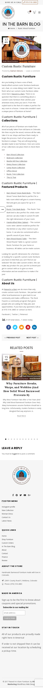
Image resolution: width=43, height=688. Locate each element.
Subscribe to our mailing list (15, 607)
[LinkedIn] (34, 327)
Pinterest (24, 314)
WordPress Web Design (26, 684)
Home (12, 28)
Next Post (31, 337)
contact (10, 268)
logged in (15, 454)
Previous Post (13, 337)
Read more (21, 416)
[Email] (21, 327)
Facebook (6, 314)
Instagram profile (8, 507)
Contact (5, 553)
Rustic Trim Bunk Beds (16, 209)
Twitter (15, 314)
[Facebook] (8, 327)
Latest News (7, 521)
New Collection (7, 510)
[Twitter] (15, 327)
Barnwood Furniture (21, 379)
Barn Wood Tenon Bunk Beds (19, 193)
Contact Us (6, 517)
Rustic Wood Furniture (26, 28)
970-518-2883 (31, 2)
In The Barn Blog (8, 546)
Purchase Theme (8, 524)
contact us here (25, 309)
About (4, 550)
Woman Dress (7, 514)
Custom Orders (8, 543)
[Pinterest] (28, 327)
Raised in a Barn (10, 289)
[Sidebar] (3, 209)
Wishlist (30, 11)
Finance (5, 557)
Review (4, 560)
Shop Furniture (7, 539)
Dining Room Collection (16, 164)
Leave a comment (33, 71)
